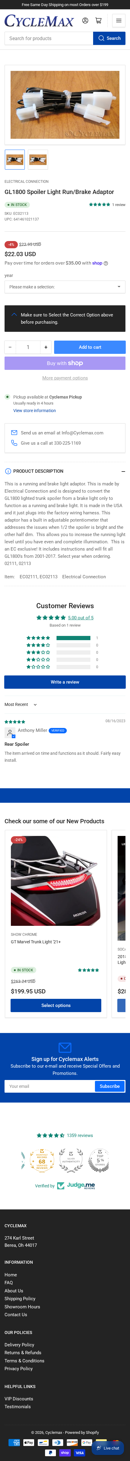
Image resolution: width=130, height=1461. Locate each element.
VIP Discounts (19, 1399)
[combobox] (65, 38)
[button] (100, 204)
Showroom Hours (22, 1307)
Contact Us (16, 1314)
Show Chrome (24, 934)
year (9, 275)
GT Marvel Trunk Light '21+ (36, 941)
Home (11, 1275)
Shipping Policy (20, 1298)
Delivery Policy (19, 1345)
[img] (15, 721)
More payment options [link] (65, 378)
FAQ (9, 1282)
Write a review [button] (65, 682)
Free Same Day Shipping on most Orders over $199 (65, 4)
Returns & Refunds (23, 1352)
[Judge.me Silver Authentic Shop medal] (65, 1160)
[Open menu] (118, 20)
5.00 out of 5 (80, 618)
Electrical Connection (27, 181)
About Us (14, 1291)
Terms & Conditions (24, 1361)
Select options (56, 1005)
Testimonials (18, 1406)
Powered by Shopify (82, 1432)
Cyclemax (53, 1432)
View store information (34, 410)
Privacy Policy (19, 1368)
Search (114, 38)
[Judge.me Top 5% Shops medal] (94, 1160)
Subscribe (110, 1086)
